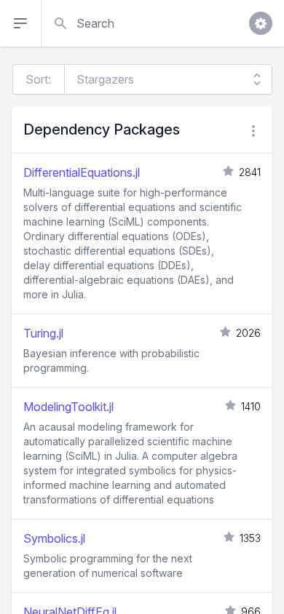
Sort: (38, 79)
